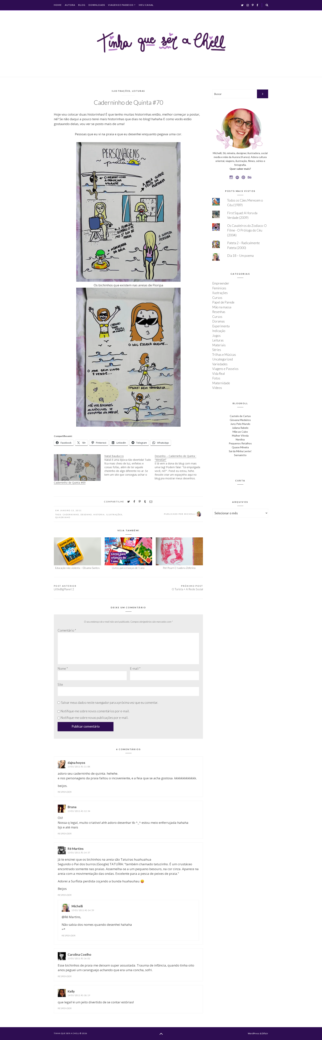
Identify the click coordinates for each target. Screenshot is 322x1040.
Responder (65, 792)
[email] (151, 501)
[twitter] (128, 501)
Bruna (72, 807)
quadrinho (62, 517)
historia (99, 514)
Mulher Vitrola (240, 435)
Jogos (216, 336)
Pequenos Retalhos (240, 443)
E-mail (135, 668)
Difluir (265, 1033)
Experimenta (221, 326)
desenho (86, 514)
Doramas (218, 321)
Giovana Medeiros (240, 419)
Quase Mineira (240, 447)
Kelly (71, 991)
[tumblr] (145, 501)
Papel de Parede (223, 302)
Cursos (217, 298)
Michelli (77, 906)
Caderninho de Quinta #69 (70, 482)
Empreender (220, 283)
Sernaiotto (240, 455)
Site (60, 684)
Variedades (220, 364)
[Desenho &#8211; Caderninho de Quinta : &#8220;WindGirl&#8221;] (180, 467)
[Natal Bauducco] (129, 465)
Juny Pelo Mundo (240, 423)
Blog (81, 5)
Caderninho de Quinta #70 (128, 102)
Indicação (218, 331)
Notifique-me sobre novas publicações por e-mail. (94, 718)
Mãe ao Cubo (240, 431)
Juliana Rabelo (240, 427)
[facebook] (134, 501)
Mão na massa (221, 307)
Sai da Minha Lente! (240, 451)
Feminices (219, 288)
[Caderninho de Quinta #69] (77, 467)
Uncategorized (222, 359)
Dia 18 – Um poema (240, 256)
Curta (240, 480)
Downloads (97, 5)
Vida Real (218, 374)
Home (58, 5)
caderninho (71, 514)
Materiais (219, 345)
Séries (216, 350)
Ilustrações (121, 91)
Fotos (216, 378)
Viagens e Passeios (120, 5)
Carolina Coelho (79, 954)
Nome (63, 668)
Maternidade (221, 383)
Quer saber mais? (240, 168)
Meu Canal (146, 5)
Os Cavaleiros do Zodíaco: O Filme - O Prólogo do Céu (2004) (247, 230)
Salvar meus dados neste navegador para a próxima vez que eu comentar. (109, 702)
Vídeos (217, 388)
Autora (70, 5)
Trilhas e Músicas (224, 355)
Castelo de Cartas (240, 416)
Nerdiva (240, 439)
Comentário (67, 630)
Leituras (138, 91)
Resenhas (218, 312)
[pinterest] (139, 501)
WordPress (253, 1033)
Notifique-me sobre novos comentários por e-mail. (95, 711)
